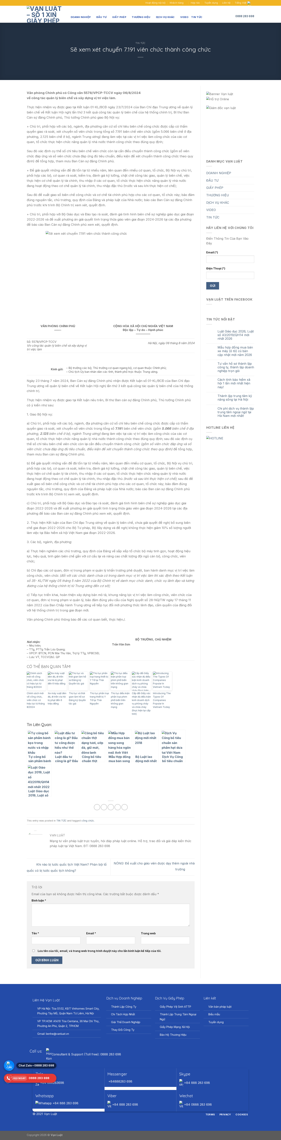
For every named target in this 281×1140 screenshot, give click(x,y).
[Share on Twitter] (104, 807)
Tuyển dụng (211, 2)
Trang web (148, 933)
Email (91, 933)
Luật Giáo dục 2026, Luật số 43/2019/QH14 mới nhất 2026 (236, 335)
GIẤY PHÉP (119, 17)
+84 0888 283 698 (197, 1104)
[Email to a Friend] (111, 807)
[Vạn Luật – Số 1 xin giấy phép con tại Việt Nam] (46, 14)
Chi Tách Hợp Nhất (123, 1014)
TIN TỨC (196, 17)
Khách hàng (177, 2)
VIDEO (184, 17)
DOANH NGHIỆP (81, 17)
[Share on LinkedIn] (124, 807)
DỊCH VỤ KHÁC (165, 17)
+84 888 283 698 (196, 1083)
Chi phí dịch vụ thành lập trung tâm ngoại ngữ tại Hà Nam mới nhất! (236, 412)
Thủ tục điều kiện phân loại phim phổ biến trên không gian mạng (120, 700)
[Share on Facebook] (97, 807)
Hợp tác (195, 2)
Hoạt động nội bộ (155, 2)
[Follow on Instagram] (138, 1114)
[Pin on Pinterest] (118, 807)
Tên (35, 933)
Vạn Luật (57, 1135)
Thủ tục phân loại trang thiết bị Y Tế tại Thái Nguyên (99, 698)
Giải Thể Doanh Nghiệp (125, 1022)
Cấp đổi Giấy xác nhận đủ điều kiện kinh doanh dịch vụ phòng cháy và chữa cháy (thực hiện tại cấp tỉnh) (141, 703)
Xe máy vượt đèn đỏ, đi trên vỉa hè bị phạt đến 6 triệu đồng (57, 698)
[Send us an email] (32, 3)
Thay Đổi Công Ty (122, 1029)
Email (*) (212, 252)
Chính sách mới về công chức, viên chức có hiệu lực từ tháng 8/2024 (36, 700)
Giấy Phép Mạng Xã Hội (175, 1026)
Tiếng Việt (240, 2)
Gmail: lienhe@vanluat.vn (53, 1033)
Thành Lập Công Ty (123, 1006)
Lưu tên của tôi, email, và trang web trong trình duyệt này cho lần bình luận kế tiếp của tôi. (99, 950)
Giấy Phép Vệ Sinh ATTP (175, 1006)
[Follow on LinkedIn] (147, 1114)
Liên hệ (226, 2)
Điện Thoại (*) (215, 268)
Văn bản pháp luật (219, 1006)
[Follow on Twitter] (142, 1114)
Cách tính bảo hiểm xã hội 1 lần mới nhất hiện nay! (234, 383)
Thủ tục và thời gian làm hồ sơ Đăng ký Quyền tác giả (77, 698)
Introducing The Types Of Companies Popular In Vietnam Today (162, 700)
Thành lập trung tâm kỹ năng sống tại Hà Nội (235, 397)
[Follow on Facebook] (29, 3)
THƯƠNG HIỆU (141, 17)
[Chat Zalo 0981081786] (9, 1065)
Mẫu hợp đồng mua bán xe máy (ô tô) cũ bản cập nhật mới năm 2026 (235, 351)
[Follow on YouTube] (36, 3)
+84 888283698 (51, 1083)
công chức (87, 820)
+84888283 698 (119, 1081)
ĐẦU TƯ (101, 17)
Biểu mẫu (214, 1014)
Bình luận (39, 900)
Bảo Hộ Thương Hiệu (173, 1034)
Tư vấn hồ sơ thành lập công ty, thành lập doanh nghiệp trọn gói (236, 367)
